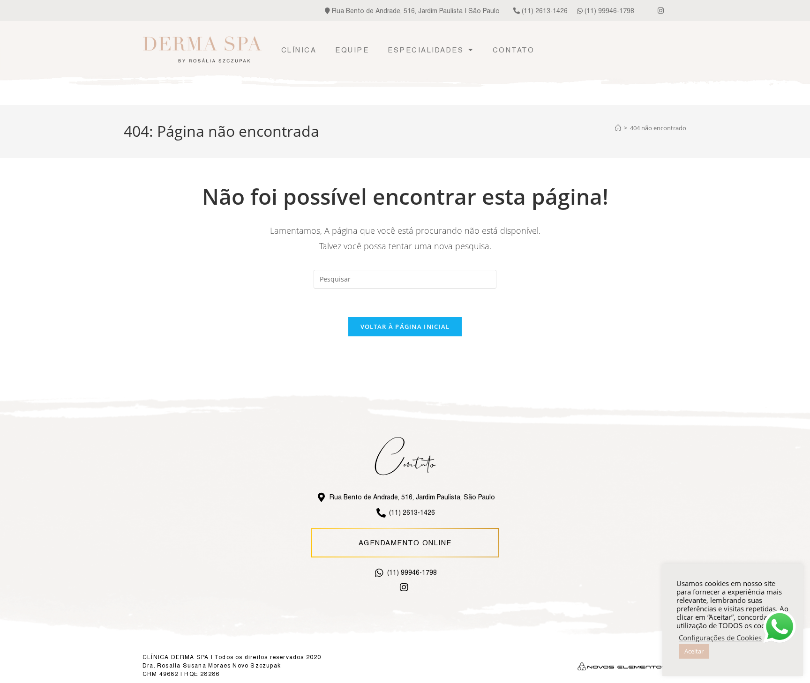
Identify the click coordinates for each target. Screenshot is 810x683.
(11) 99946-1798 (608, 11)
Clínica (299, 50)
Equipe (352, 50)
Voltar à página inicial (405, 326)
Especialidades (426, 50)
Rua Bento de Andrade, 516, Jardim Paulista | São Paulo (415, 11)
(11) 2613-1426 (544, 11)
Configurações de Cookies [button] (720, 637)
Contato (514, 50)
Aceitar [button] (694, 651)
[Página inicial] (618, 128)
